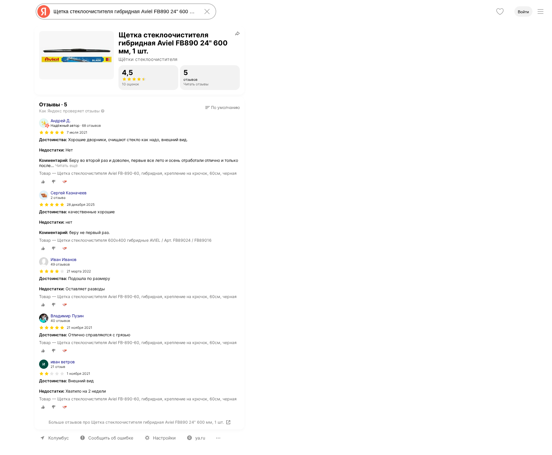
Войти (523, 11)
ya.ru (200, 438)
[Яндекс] (43, 11)
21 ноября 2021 (79, 327)
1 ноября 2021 (78, 373)
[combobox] (125, 11)
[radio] (43, 182)
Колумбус (58, 438)
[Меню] (540, 11)
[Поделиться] (237, 33)
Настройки (164, 438)
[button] (222, 107)
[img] (51, 132)
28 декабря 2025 (81, 204)
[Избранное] (500, 11)
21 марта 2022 (79, 271)
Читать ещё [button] (66, 165)
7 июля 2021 (77, 132)
